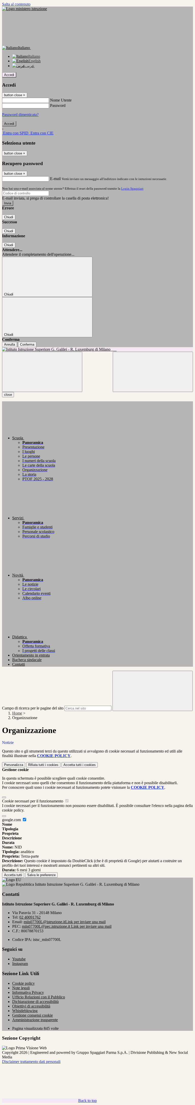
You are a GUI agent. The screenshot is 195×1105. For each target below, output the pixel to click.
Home (17, 713)
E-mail (55, 178)
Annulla (9, 344)
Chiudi (8, 217)
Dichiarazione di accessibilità (35, 1001)
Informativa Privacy (28, 992)
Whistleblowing (25, 1011)
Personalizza (13, 765)
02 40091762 (30, 917)
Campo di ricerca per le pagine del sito (32, 708)
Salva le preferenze (41, 875)
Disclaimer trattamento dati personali (31, 1061)
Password (58, 105)
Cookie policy (23, 983)
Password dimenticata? (20, 114)
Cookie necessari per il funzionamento (33, 801)
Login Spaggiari (132, 188)
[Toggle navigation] (42, 372)
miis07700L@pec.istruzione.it (66, 926)
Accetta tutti (79, 765)
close (8, 395)
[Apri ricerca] (153, 372)
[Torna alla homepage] (97, 349)
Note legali (21, 988)
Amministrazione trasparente (35, 1020)
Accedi (9, 75)
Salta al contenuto (16, 4)
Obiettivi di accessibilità (31, 1006)
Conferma (27, 344)
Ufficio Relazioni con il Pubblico (38, 997)
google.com (12, 820)
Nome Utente (61, 100)
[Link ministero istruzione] (24, 9)
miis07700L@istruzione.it (65, 922)
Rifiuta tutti (43, 765)
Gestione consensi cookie (32, 1015)
